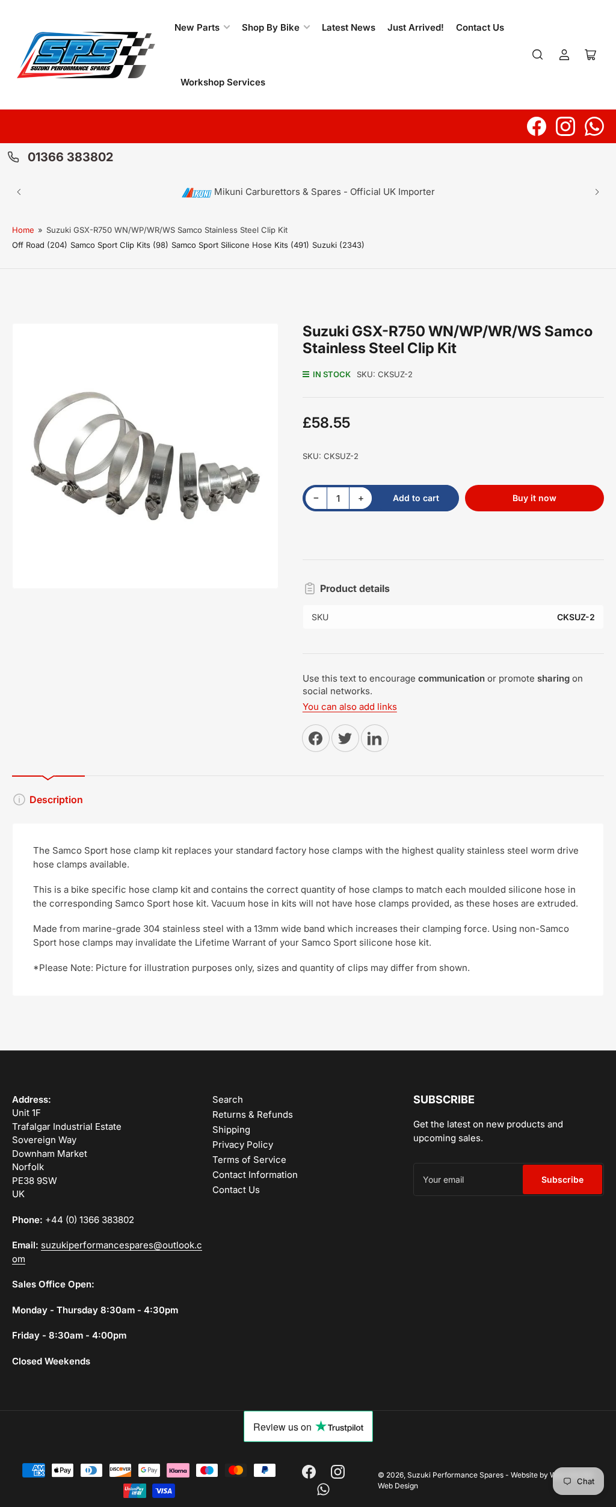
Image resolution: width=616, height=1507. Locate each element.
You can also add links (350, 706)
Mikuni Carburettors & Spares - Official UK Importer (323, 191)
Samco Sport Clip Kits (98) (119, 245)
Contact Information (255, 1174)
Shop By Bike (271, 27)
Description (56, 800)
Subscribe (562, 1179)
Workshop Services (222, 82)
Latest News (348, 27)
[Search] (538, 55)
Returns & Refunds (252, 1114)
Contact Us (480, 27)
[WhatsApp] (594, 126)
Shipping (231, 1129)
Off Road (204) (39, 245)
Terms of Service (249, 1159)
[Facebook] (536, 126)
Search (227, 1099)
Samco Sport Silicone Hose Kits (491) (240, 245)
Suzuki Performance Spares (455, 1474)
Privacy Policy (242, 1144)
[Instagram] (565, 126)
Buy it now (534, 498)
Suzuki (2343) (338, 245)
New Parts (197, 27)
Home (23, 230)
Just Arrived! (415, 27)
